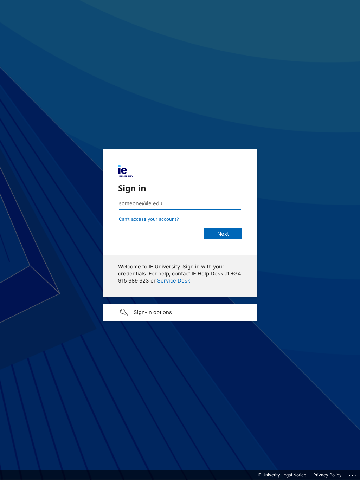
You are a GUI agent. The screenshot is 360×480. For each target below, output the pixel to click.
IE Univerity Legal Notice (282, 475)
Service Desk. (174, 280)
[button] (180, 312)
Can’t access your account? (149, 219)
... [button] (353, 474)
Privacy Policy (327, 475)
